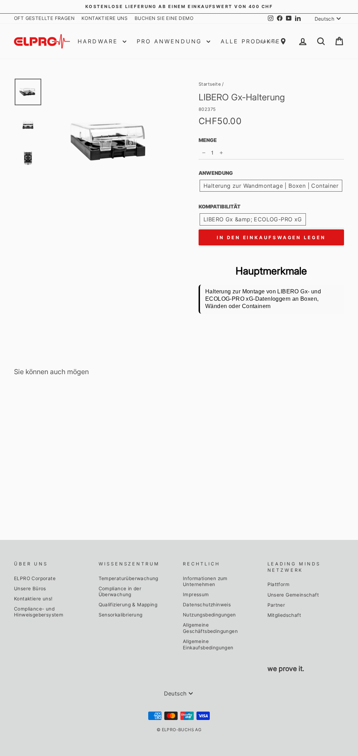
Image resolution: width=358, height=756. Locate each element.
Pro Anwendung (171, 41)
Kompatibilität (220, 206)
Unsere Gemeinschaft (293, 595)
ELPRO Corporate (35, 578)
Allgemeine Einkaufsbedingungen (208, 644)
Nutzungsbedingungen (209, 615)
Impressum (196, 594)
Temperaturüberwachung (128, 578)
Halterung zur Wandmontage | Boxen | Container (270, 185)
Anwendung (216, 173)
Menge (208, 140)
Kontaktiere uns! (33, 598)
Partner (276, 605)
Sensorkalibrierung (121, 615)
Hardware (99, 41)
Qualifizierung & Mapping (128, 604)
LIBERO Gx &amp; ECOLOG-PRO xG (252, 219)
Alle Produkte (251, 41)
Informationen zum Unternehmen (205, 581)
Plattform (278, 584)
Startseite (210, 84)
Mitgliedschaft (284, 615)
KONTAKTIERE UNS (104, 18)
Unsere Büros (30, 588)
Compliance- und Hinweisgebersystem (38, 612)
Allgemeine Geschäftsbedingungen (210, 628)
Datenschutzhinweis (207, 604)
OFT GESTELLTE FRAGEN (44, 18)
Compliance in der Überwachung (120, 592)
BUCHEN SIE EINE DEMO (164, 18)
